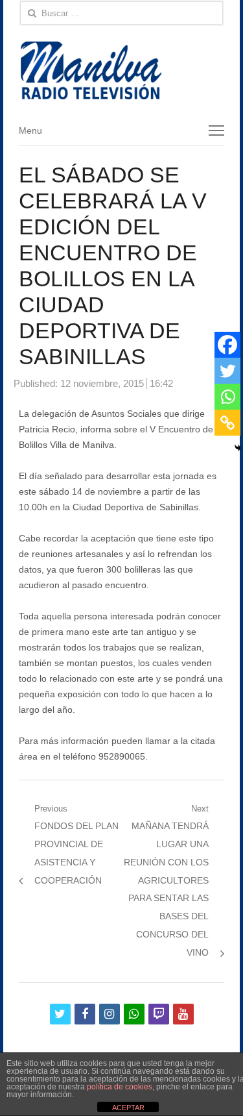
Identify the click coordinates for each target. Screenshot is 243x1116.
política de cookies (119, 1086)
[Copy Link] (227, 423)
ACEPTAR (128, 1107)
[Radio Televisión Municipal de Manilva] (122, 70)
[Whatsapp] (227, 397)
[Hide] (238, 448)
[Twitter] (227, 371)
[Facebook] (227, 345)
